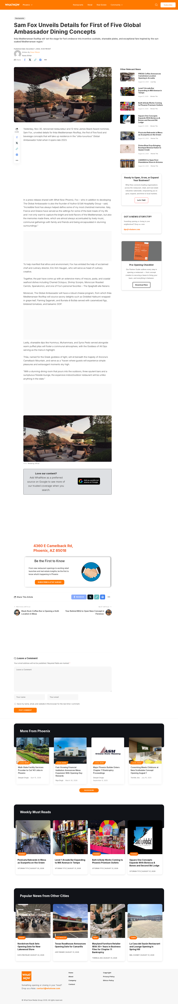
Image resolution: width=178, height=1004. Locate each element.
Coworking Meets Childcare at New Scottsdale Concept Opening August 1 (144, 770)
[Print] (40, 59)
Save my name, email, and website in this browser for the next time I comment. (48, 704)
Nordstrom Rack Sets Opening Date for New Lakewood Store (29, 946)
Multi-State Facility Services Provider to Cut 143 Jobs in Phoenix (30, 770)
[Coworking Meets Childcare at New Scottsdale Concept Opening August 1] (145, 751)
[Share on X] (29, 59)
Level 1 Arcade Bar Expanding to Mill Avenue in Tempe (150, 90)
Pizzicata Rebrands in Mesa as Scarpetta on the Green (150, 133)
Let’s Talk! (141, 200)
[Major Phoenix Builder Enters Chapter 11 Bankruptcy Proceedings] (107, 751)
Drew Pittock (35, 52)
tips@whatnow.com (132, 229)
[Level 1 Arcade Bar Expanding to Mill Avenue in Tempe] (127, 91)
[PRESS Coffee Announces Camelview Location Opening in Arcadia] (127, 77)
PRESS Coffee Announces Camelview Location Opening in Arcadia (149, 76)
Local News (24, 763)
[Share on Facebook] (24, 59)
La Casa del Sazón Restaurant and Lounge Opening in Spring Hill (144, 946)
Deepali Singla (23, 778)
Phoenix (22, 854)
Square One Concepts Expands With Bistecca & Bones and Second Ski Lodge (149, 119)
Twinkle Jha (135, 778)
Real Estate (101, 5)
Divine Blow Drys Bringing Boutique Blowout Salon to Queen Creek (149, 147)
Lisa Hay (153, 82)
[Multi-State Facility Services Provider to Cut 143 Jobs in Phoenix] (32, 751)
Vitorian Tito (154, 96)
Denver (21, 938)
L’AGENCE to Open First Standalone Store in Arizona (150, 161)
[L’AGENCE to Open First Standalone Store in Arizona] (127, 163)
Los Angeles (61, 938)
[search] (156, 5)
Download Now (141, 285)
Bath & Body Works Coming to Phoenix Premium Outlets (150, 104)
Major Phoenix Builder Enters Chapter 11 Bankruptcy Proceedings (106, 770)
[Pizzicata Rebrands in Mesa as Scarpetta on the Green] (127, 135)
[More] (45, 59)
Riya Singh (59, 780)
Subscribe (168, 5)
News (95, 938)
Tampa (133, 938)
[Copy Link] (35, 59)
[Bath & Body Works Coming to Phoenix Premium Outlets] (127, 106)
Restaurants (78, 5)
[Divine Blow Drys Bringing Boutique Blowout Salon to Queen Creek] (127, 148)
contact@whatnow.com (48, 988)
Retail (90, 5)
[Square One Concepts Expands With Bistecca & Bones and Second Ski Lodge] (127, 119)
